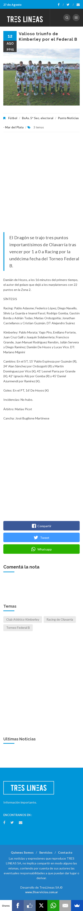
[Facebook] (61, 4)
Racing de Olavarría (59, 619)
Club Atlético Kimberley (22, 619)
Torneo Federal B (18, 627)
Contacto (65, 852)
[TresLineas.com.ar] (25, 17)
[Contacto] (78, 4)
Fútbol (12, 118)
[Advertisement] (41, 184)
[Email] (65, 905)
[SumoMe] (77, 905)
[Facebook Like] (30, 905)
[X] (42, 905)
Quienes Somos (22, 852)
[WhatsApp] (53, 905)
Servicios (45, 852)
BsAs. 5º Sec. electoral (37, 118)
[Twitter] (70, 4)
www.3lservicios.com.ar (41, 892)
